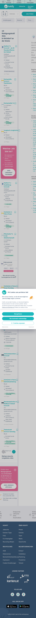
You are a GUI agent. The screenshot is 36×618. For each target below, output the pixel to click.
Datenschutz (5, 327)
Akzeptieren (18, 314)
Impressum (31, 327)
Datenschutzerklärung (8, 307)
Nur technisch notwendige (18, 318)
